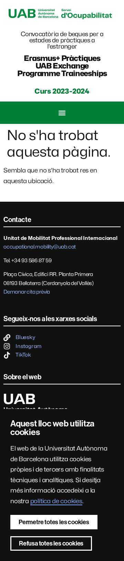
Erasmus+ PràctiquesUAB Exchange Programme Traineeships (62, 66)
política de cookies (56, 501)
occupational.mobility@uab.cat (39, 247)
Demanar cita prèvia (26, 292)
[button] (62, 112)
